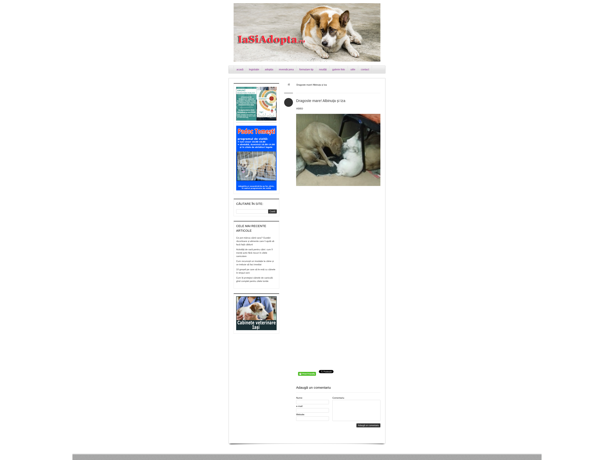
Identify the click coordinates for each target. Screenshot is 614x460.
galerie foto (338, 69)
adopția (269, 69)
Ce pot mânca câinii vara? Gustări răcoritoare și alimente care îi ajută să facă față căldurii (255, 241)
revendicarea (286, 69)
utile (352, 69)
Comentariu (338, 398)
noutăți (323, 69)
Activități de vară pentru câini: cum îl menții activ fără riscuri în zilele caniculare (254, 252)
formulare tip (306, 69)
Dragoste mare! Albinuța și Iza (320, 101)
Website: (300, 414)
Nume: (299, 398)
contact (365, 69)
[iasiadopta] (290, 84)
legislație (254, 69)
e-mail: (299, 406)
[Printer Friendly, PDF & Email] (307, 375)
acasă (239, 69)
